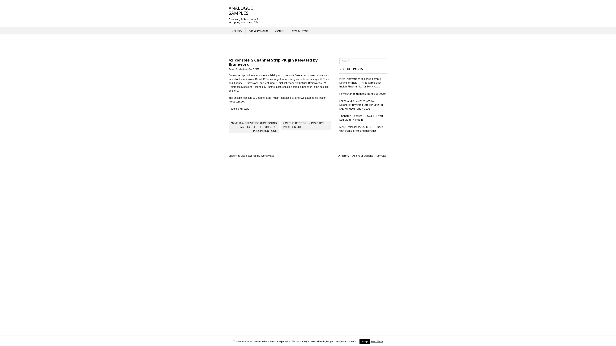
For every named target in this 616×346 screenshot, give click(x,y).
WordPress (267, 155)
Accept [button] (364, 341)
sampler (234, 69)
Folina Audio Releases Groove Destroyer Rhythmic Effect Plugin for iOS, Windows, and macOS (361, 104)
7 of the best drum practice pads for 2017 (304, 125)
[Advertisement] (323, 10)
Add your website (258, 30)
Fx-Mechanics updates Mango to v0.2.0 (362, 93)
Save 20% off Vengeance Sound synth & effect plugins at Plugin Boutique (254, 127)
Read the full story (239, 108)
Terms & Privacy (299, 30)
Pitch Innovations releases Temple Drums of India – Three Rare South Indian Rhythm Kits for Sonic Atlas (360, 82)
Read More (377, 341)
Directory (237, 30)
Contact (279, 30)
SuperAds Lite (237, 155)
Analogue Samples (241, 10)
